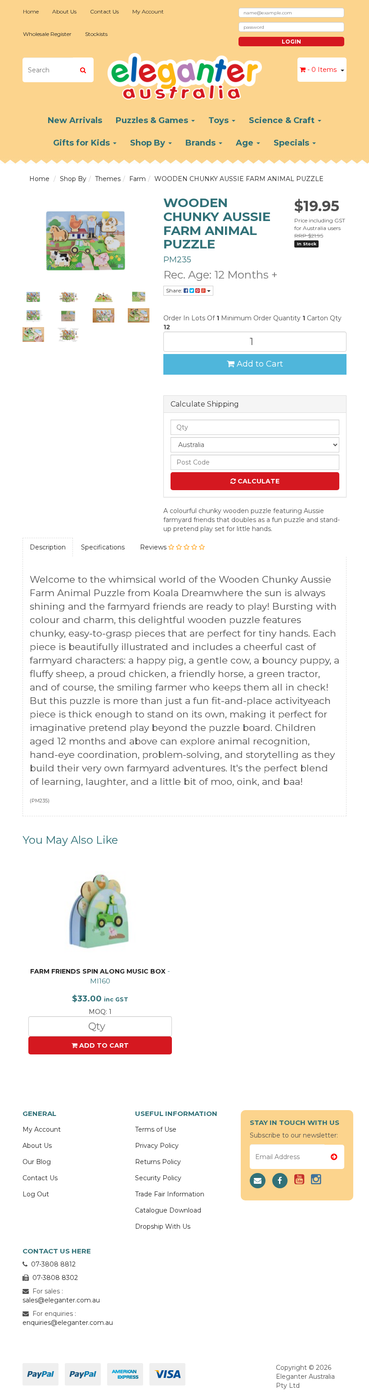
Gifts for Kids (82, 143)
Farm (137, 179)
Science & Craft (283, 120)
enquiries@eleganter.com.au (67, 1323)
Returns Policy (158, 1162)
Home (31, 11)
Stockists (96, 34)
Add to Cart (258, 364)
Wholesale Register (47, 34)
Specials (292, 143)
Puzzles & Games (153, 120)
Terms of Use (155, 1129)
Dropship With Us (162, 1226)
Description (48, 547)
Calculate (257, 481)
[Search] (83, 70)
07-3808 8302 (55, 1278)
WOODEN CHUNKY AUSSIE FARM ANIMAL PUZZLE (239, 179)
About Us (64, 11)
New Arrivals (75, 120)
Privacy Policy (157, 1146)
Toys (219, 120)
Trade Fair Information (169, 1194)
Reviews (154, 547)
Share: (175, 290)
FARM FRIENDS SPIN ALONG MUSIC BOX (98, 971)
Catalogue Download (168, 1210)
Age (246, 143)
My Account (148, 11)
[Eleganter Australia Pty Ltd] (184, 74)
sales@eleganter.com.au (61, 1300)
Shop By (148, 143)
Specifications (103, 547)
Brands (201, 143)
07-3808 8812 (53, 1264)
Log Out (35, 1194)
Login (291, 41)
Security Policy (158, 1178)
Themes (108, 179)
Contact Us (104, 11)
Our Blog (36, 1162)
